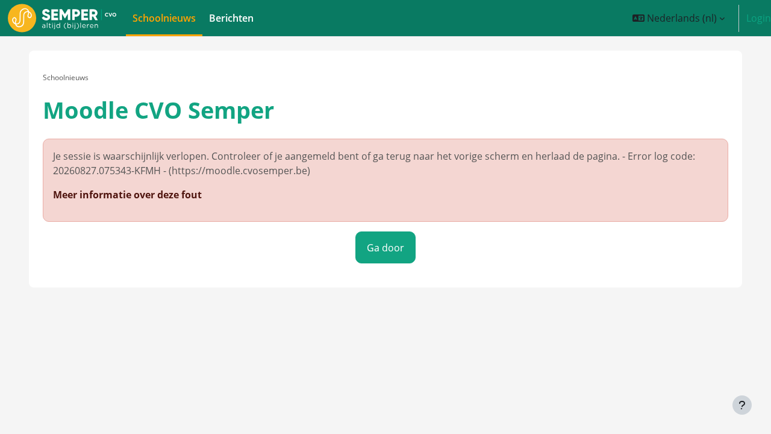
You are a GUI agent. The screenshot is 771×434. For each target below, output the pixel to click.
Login (758, 18)
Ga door (385, 247)
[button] (679, 18)
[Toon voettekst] (742, 405)
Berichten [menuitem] (231, 18)
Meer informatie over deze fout (127, 194)
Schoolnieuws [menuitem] (164, 18)
